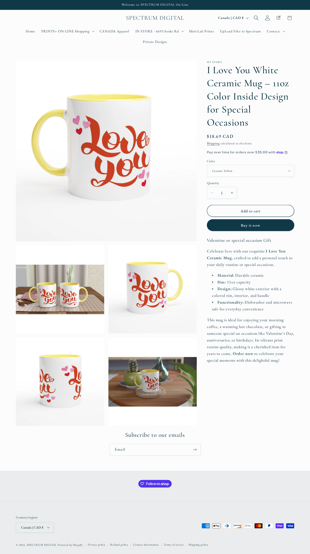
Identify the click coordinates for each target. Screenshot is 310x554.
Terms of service (174, 544)
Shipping (213, 143)
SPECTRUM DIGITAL (42, 545)
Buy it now (250, 225)
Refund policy (119, 544)
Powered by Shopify (70, 545)
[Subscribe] (194, 450)
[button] (67, 31)
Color (211, 161)
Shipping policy (198, 544)
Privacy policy (96, 544)
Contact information (146, 544)
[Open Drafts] (278, 17)
